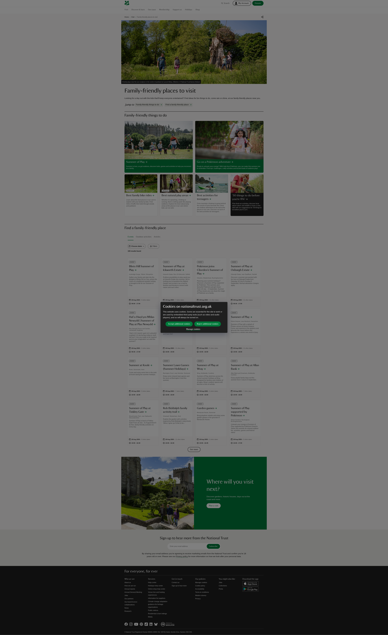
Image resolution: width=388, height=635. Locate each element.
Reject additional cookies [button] (207, 324)
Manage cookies (193, 329)
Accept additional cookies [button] (179, 324)
